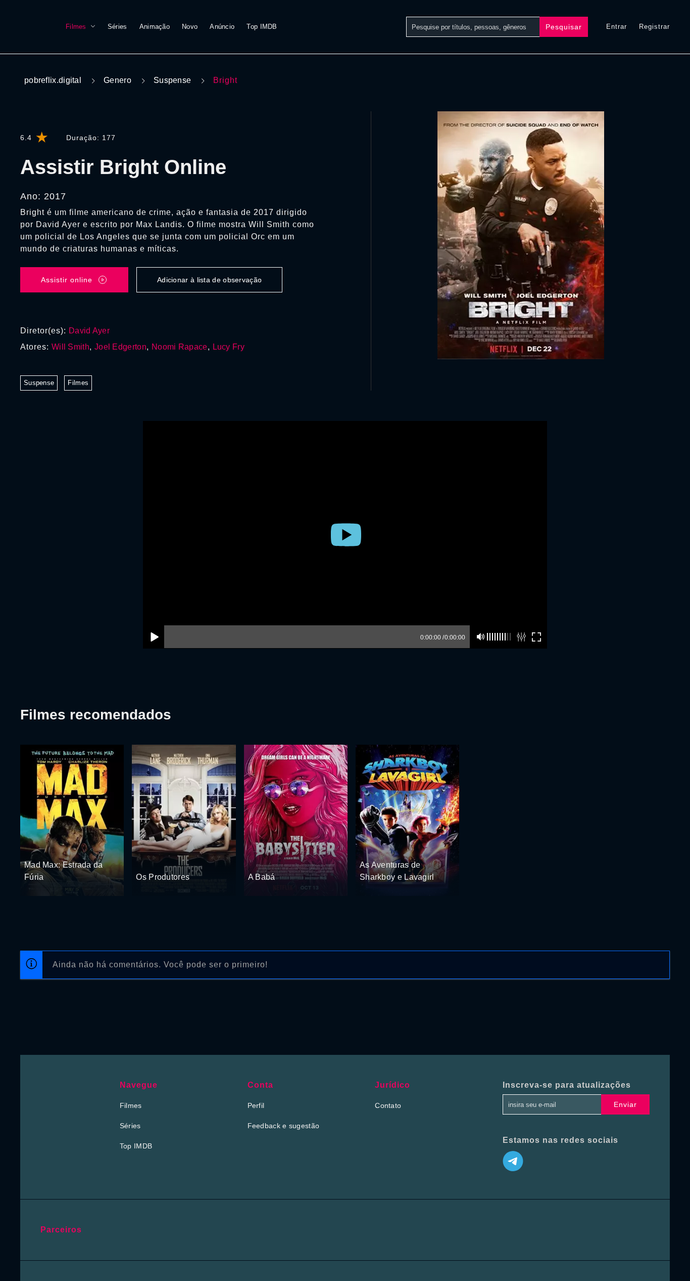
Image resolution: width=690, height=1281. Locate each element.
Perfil (256, 1105)
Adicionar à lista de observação (209, 280)
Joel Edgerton (120, 347)
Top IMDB (262, 26)
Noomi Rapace (180, 347)
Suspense (172, 80)
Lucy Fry (228, 347)
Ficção (56, 845)
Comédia (286, 858)
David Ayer (89, 330)
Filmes (76, 26)
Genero (117, 80)
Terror (258, 858)
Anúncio (222, 26)
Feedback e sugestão (284, 1126)
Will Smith (70, 347)
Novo (190, 26)
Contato (388, 1105)
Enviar (625, 1104)
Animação (154, 26)
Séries (117, 26)
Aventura (374, 845)
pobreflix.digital (52, 80)
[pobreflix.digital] (32, 27)
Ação (33, 845)
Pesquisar (564, 27)
